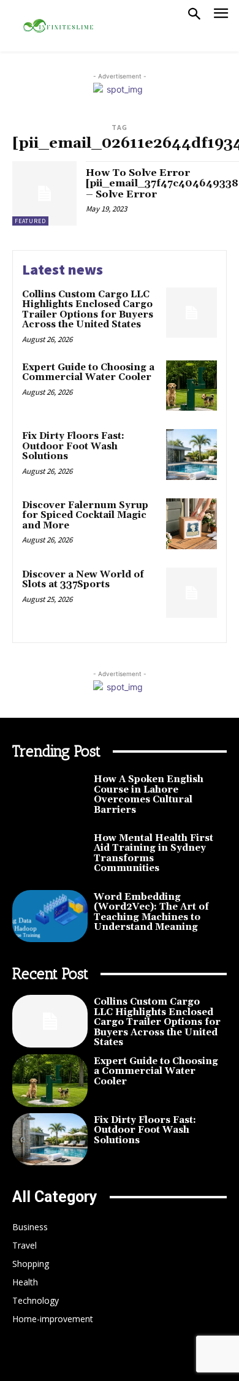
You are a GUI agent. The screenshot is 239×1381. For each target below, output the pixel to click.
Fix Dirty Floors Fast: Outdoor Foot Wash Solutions (73, 446)
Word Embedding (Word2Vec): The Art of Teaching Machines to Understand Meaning (151, 912)
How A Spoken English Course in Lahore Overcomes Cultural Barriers (148, 795)
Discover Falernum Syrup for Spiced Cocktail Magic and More (85, 515)
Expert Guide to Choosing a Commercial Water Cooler (88, 373)
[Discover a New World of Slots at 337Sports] (191, 593)
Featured (30, 221)
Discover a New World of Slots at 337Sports (83, 580)
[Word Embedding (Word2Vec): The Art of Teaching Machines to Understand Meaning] (50, 916)
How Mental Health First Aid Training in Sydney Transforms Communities (153, 853)
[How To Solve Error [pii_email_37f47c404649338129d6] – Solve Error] (44, 193)
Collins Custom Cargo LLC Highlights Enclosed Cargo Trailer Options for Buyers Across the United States (87, 310)
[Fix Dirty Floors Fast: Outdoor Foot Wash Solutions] (191, 454)
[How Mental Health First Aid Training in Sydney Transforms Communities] (50, 857)
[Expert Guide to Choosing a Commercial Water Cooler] (191, 385)
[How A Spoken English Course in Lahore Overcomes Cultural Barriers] (50, 798)
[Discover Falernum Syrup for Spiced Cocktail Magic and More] (191, 523)
